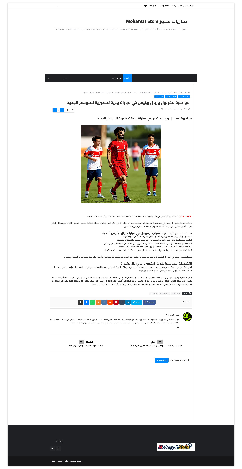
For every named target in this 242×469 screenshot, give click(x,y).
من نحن (53, 461)
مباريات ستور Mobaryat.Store (156, 21)
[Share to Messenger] (86, 302)
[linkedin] (128, 302)
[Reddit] (110, 302)
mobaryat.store (172, 315)
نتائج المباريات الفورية (150, 5)
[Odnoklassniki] (98, 302)
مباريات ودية (134, 92)
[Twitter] (53, 6)
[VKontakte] (104, 302)
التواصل (66, 461)
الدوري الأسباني (165, 92)
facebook (150, 302)
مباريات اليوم (116, 78)
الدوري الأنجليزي (149, 92)
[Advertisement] (121, 53)
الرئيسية (174, 5)
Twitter (137, 302)
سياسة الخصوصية (75, 461)
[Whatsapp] (92, 302)
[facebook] (57, 7)
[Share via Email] (80, 302)
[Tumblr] (122, 302)
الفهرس (59, 461)
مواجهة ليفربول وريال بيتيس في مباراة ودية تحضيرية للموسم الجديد (103, 92)
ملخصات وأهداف (164, 5)
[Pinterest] (116, 302)
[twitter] (52, 448)
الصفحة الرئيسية (181, 92)
